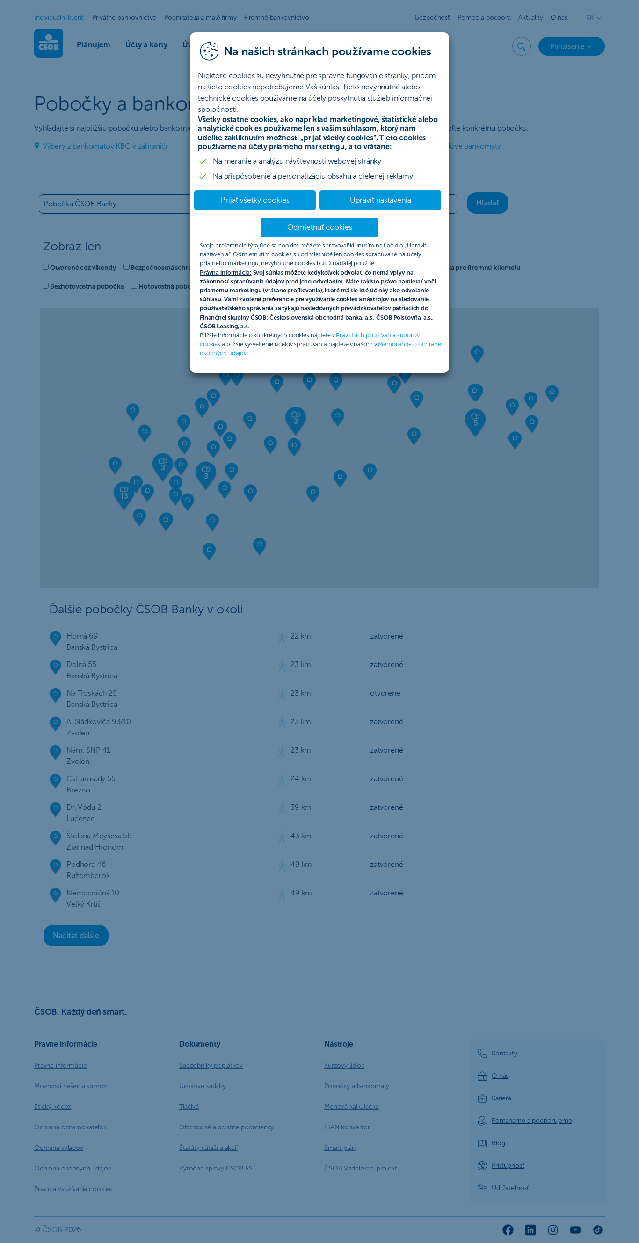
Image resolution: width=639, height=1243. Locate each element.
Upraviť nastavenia (380, 200)
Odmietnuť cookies (319, 227)
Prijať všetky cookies (255, 200)
